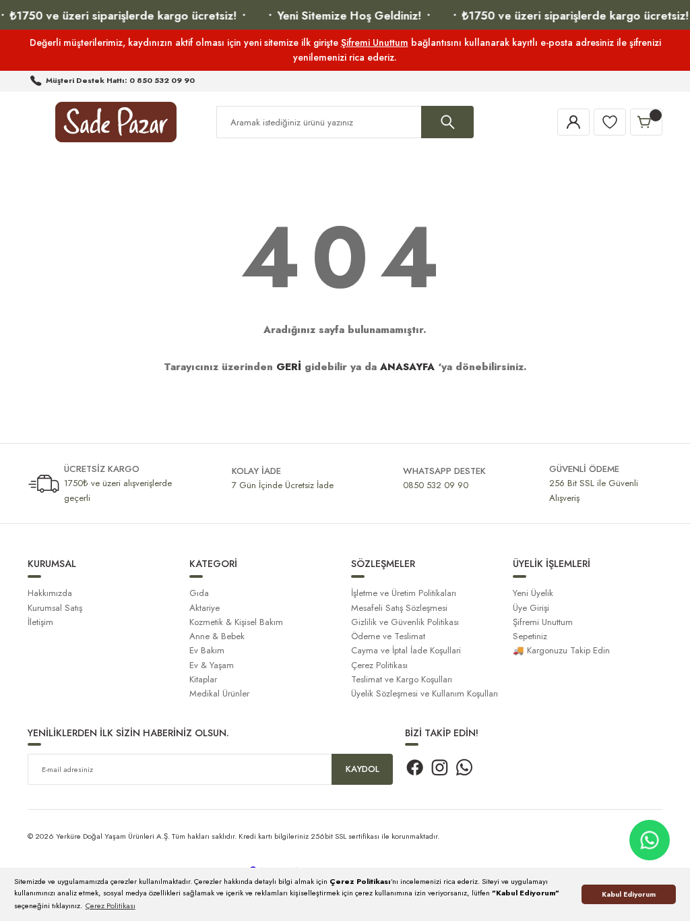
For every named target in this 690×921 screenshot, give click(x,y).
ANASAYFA (407, 366)
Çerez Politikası (379, 665)
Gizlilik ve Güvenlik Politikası (405, 622)
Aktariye (204, 607)
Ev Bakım (206, 650)
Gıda (199, 593)
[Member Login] (573, 122)
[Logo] (116, 122)
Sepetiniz (530, 636)
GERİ (288, 366)
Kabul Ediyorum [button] (629, 894)
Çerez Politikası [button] (110, 905)
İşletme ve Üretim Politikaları (403, 593)
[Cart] (646, 122)
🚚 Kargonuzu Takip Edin (561, 650)
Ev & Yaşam (211, 665)
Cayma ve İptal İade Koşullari (406, 650)
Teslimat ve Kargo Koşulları (401, 679)
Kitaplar (203, 679)
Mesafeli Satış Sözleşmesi (399, 607)
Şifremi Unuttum (374, 42)
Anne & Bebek (217, 636)
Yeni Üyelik (533, 593)
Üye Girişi (531, 607)
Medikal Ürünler (219, 693)
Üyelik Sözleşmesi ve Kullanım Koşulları (424, 693)
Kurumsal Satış (55, 607)
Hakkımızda (50, 593)
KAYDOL (362, 769)
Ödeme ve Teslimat (388, 636)
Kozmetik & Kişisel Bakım (236, 622)
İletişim (40, 622)
